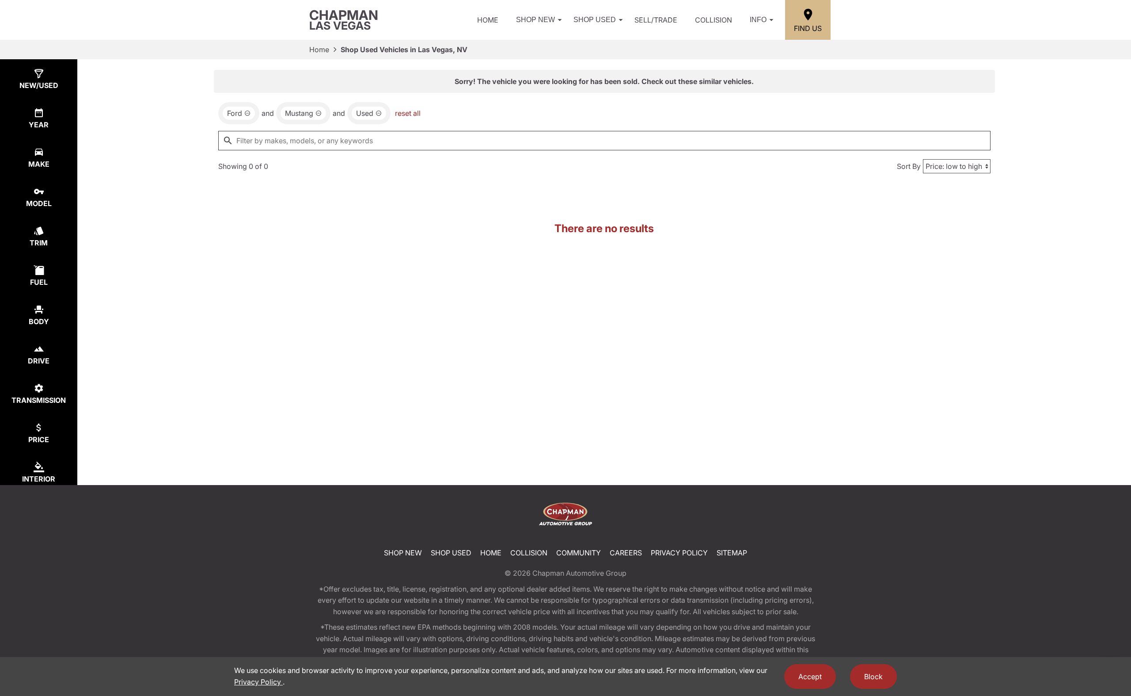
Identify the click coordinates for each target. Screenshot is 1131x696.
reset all (408, 113)
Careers (626, 552)
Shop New (535, 19)
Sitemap (732, 552)
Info (758, 19)
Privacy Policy (679, 552)
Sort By (909, 166)
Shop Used (594, 19)
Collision (713, 19)
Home (487, 19)
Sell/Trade (655, 19)
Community (578, 552)
